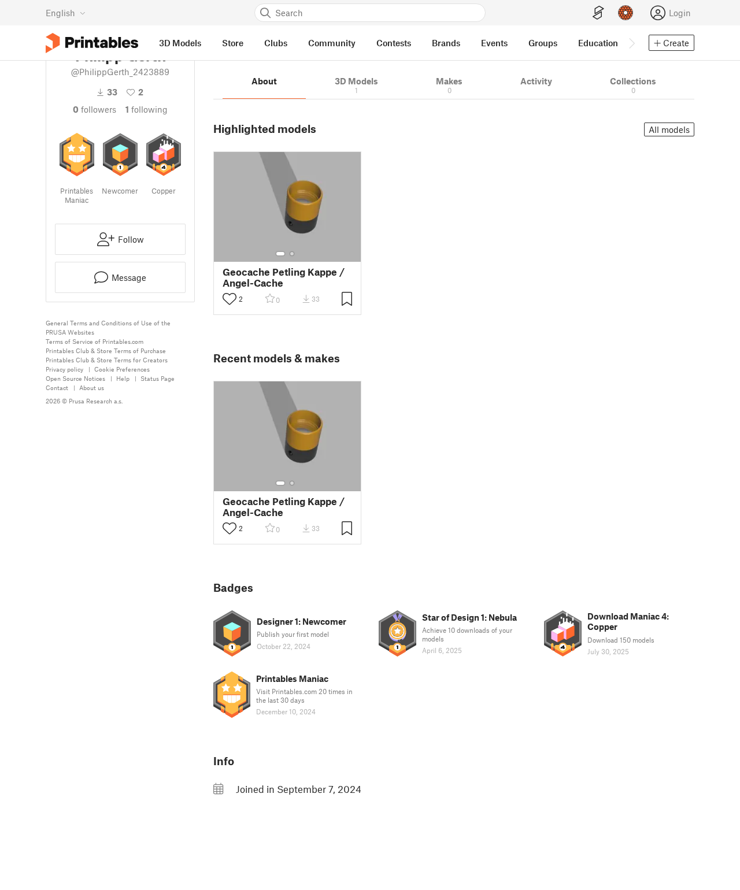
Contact (57, 387)
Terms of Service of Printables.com (94, 341)
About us (91, 387)
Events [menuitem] (494, 43)
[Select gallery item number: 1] (280, 253)
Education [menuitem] (598, 43)
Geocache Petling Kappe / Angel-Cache (284, 277)
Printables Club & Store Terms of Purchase (106, 350)
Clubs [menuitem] (275, 43)
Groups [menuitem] (542, 43)
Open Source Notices (75, 378)
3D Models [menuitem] (180, 43)
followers (94, 109)
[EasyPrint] (598, 13)
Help (123, 378)
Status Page (157, 378)
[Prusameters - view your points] (625, 12)
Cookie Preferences (122, 369)
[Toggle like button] (229, 299)
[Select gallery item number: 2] (292, 253)
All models (669, 129)
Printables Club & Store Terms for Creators (107, 360)
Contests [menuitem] (393, 43)
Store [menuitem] (232, 43)
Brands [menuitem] (446, 43)
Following (146, 109)
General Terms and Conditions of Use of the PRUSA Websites (108, 327)
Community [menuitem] (332, 43)
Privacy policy (64, 369)
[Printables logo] (92, 43)
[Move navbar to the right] (631, 42)
